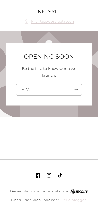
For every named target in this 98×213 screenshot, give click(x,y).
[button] (49, 21)
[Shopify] (79, 191)
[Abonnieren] (76, 89)
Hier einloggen (73, 200)
